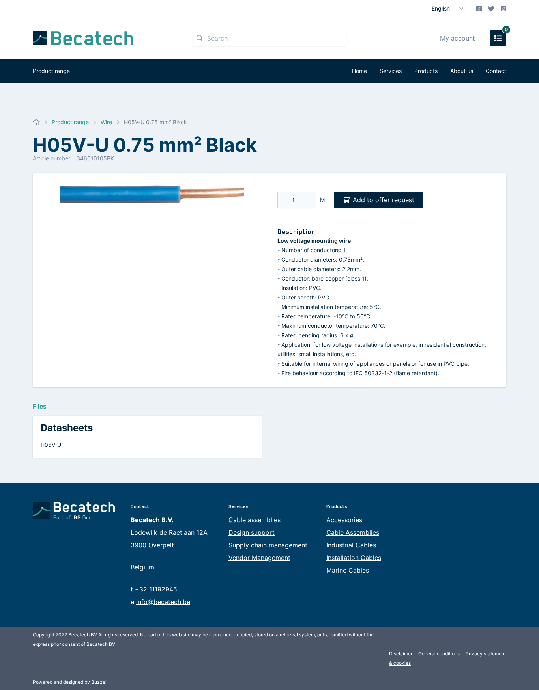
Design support (251, 532)
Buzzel (99, 682)
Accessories (344, 520)
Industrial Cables (351, 545)
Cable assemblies (254, 520)
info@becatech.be (163, 602)
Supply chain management (267, 545)
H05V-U (51, 444)
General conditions (439, 654)
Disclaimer (400, 654)
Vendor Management (259, 558)
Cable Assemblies (352, 532)
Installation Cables (353, 558)
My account (457, 38)
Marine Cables (347, 570)
